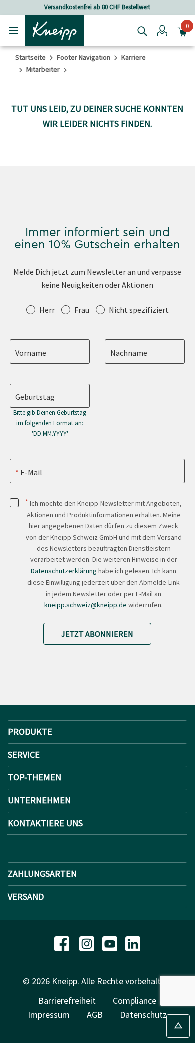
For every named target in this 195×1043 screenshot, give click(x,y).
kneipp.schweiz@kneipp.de (85, 604)
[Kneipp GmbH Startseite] (54, 29)
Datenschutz (143, 1014)
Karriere (134, 57)
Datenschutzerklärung (64, 570)
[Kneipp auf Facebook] (63, 942)
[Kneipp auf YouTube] (111, 942)
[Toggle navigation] (14, 30)
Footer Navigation (83, 57)
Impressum (49, 1014)
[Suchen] (140, 30)
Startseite (31, 57)
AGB (95, 1014)
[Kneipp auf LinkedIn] (133, 942)
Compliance (134, 1000)
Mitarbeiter (43, 69)
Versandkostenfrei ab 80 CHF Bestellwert (97, 7)
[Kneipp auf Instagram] (88, 942)
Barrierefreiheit (67, 1000)
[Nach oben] (178, 1026)
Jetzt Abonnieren (98, 634)
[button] (163, 30)
